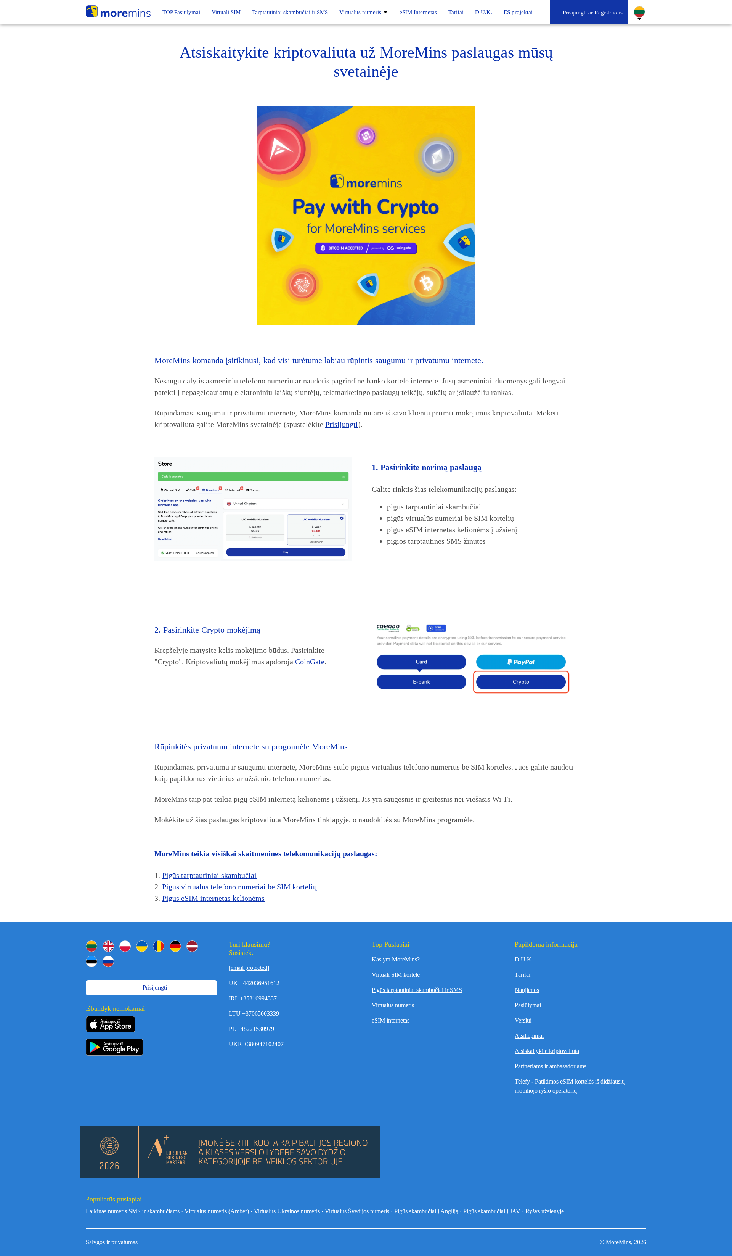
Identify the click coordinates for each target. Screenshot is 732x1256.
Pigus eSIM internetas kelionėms (213, 898)
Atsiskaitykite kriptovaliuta (547, 1051)
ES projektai (518, 12)
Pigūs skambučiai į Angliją (426, 1211)
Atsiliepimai (529, 1035)
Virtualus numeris (360, 12)
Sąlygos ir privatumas (112, 1242)
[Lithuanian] (91, 946)
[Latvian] (192, 946)
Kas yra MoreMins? (396, 959)
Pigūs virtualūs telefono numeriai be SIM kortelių (239, 886)
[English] (108, 946)
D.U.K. (483, 12)
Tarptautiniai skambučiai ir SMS (290, 12)
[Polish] (125, 946)
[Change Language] (639, 12)
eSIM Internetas (418, 12)
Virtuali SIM (226, 12)
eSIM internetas (390, 1020)
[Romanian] (158, 946)
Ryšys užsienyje (544, 1211)
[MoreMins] (118, 12)
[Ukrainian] (142, 946)
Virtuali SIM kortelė (396, 974)
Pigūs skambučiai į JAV (491, 1211)
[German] (175, 946)
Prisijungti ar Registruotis (591, 13)
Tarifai (456, 12)
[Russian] (108, 961)
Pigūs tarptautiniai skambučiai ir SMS (417, 990)
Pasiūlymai (528, 1005)
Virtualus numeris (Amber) (217, 1211)
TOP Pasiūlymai (181, 12)
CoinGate (309, 661)
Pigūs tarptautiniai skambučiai (209, 875)
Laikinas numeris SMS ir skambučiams (133, 1211)
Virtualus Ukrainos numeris (287, 1211)
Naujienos (527, 990)
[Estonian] (91, 961)
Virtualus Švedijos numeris (357, 1211)
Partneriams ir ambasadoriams (550, 1066)
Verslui (523, 1020)
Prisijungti (341, 424)
